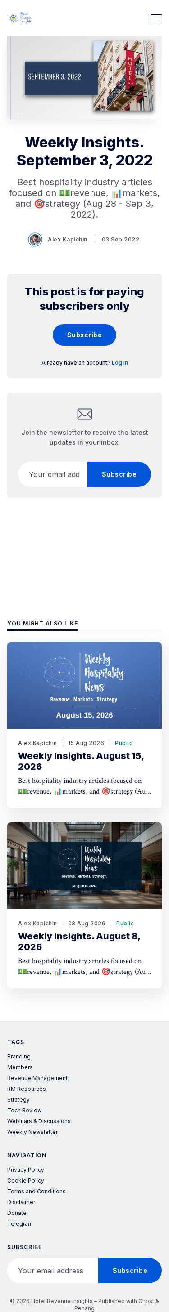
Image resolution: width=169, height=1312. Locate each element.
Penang (84, 1308)
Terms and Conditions (36, 1191)
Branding (19, 1056)
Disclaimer (21, 1202)
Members (20, 1067)
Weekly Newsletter (32, 1132)
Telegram (20, 1223)
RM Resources (26, 1088)
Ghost (146, 1301)
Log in (120, 362)
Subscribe (84, 335)
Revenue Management (37, 1078)
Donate (17, 1212)
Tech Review (24, 1110)
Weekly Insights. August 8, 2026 (79, 941)
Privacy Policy (25, 1169)
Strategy (18, 1099)
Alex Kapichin (67, 239)
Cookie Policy (25, 1180)
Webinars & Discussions (39, 1121)
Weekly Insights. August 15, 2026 (81, 761)
